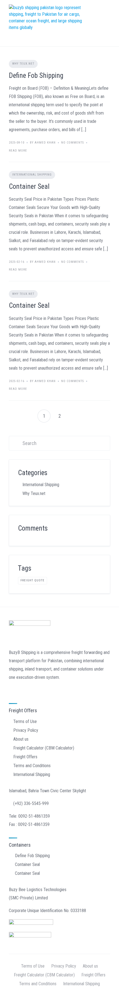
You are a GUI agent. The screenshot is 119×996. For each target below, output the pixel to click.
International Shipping (32, 174)
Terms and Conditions (32, 765)
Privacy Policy (25, 730)
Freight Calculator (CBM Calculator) (43, 748)
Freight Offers (25, 756)
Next (75, 416)
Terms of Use (25, 721)
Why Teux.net (23, 63)
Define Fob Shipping (36, 75)
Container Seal (29, 186)
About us (21, 739)
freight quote (32, 580)
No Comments (72, 142)
